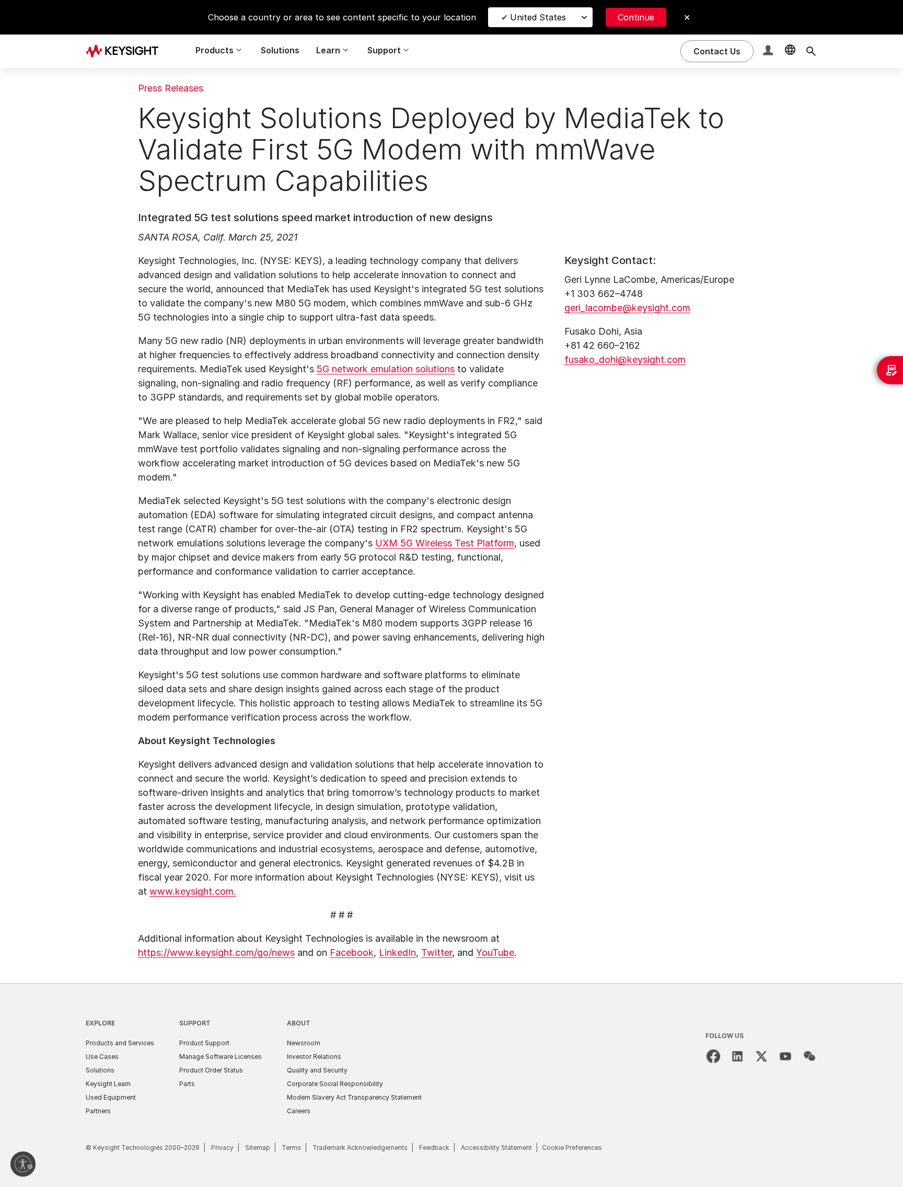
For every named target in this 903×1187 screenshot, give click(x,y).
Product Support (204, 1043)
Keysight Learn (108, 1084)
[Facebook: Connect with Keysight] (713, 1056)
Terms (291, 1147)
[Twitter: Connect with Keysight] (761, 1056)
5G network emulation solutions (386, 368)
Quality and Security (317, 1070)
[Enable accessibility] (23, 1164)
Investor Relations (314, 1056)
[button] (769, 51)
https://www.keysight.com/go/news (216, 952)
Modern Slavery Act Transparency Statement (354, 1097)
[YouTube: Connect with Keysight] (785, 1056)
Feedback (434, 1147)
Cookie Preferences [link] (572, 1147)
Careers (298, 1111)
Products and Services (120, 1043)
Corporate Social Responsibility (335, 1084)
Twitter (436, 952)
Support (195, 1023)
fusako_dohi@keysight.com (625, 359)
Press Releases (170, 88)
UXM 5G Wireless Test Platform (444, 543)
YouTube (495, 952)
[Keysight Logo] (126, 51)
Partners (98, 1111)
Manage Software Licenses (220, 1056)
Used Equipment (111, 1097)
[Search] (811, 51)
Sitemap (257, 1147)
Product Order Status (211, 1070)
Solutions (280, 50)
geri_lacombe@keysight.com (627, 307)
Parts (187, 1084)
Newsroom (303, 1043)
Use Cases (102, 1056)
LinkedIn (397, 952)
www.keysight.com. (192, 891)
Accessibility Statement (496, 1147)
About (298, 1023)
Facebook (352, 952)
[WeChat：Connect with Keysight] (809, 1056)
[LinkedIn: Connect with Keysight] (737, 1056)
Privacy (222, 1147)
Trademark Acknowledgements (360, 1147)
